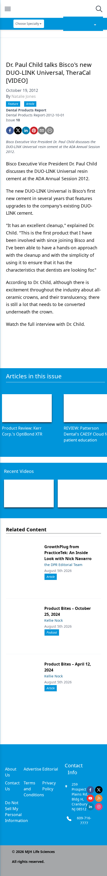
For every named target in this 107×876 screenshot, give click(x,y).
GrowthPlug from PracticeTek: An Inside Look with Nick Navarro (68, 552)
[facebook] (10, 130)
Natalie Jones (23, 96)
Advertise (32, 769)
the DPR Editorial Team (63, 564)
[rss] (99, 798)
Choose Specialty (27, 24)
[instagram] (99, 806)
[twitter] (18, 130)
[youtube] (90, 798)
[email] (42, 130)
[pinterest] (34, 130)
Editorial (50, 769)
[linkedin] (26, 130)
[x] (99, 790)
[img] (53, 9)
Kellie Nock (53, 620)
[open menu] (7, 9)
